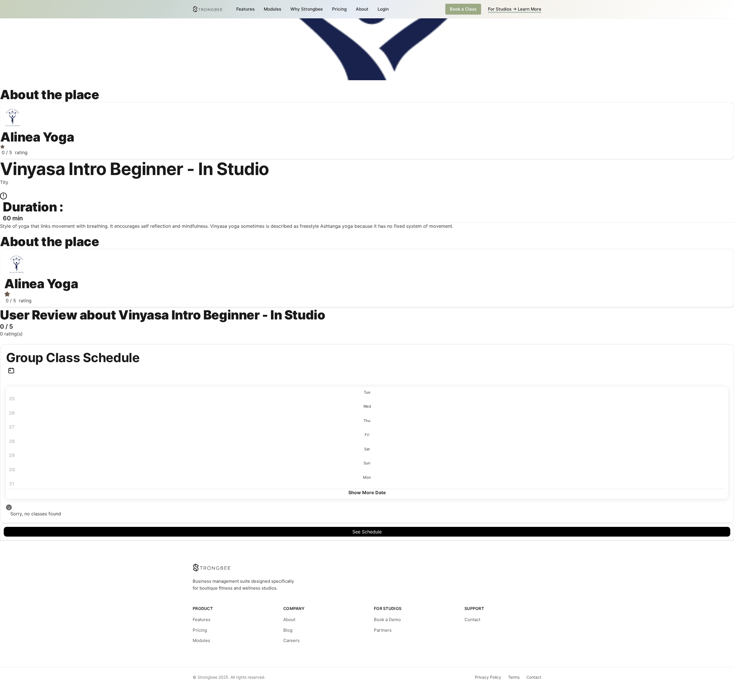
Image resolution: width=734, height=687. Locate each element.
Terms (514, 677)
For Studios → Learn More (514, 9)
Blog (287, 630)
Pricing (339, 9)
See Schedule (367, 532)
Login (383, 9)
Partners (383, 630)
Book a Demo (387, 619)
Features (245, 9)
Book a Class (463, 9)
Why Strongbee (306, 9)
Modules (272, 9)
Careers (291, 640)
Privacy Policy (488, 677)
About (362, 9)
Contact (472, 619)
